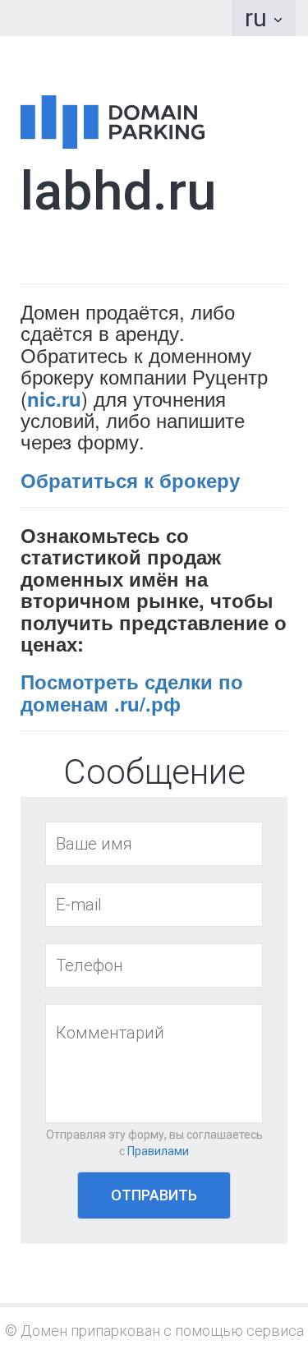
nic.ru (54, 398)
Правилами (158, 1151)
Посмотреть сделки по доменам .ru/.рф (132, 691)
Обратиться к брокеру (130, 480)
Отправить (154, 1195)
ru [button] (259, 17)
